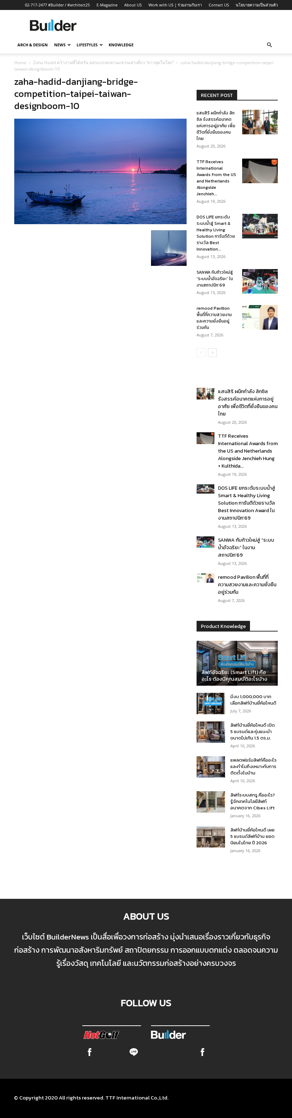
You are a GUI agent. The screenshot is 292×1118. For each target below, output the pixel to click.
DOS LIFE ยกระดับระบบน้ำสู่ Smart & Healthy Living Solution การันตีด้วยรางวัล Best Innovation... (216, 233)
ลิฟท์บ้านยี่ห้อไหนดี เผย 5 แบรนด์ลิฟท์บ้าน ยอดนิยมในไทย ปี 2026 (252, 836)
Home (20, 63)
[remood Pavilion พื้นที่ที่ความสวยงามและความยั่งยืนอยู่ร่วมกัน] (260, 317)
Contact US (219, 4)
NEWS (60, 44)
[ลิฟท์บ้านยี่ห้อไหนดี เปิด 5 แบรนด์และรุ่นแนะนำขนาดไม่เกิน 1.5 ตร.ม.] (211, 732)
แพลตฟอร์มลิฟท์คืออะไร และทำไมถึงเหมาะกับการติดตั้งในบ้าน (253, 766)
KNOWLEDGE (121, 44)
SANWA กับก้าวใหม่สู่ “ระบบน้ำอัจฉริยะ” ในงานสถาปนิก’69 (215, 278)
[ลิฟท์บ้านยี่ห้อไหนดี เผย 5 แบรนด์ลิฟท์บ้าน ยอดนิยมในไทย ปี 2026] (211, 836)
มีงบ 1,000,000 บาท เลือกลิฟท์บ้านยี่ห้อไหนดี (253, 699)
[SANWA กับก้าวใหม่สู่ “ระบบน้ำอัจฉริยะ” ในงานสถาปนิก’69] (260, 281)
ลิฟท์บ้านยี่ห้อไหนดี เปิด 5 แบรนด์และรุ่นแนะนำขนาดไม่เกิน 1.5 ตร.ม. (252, 731)
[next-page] (212, 352)
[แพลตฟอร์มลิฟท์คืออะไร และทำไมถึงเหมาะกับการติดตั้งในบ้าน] (211, 767)
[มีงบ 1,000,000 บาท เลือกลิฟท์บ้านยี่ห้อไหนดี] (211, 703)
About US (133, 4)
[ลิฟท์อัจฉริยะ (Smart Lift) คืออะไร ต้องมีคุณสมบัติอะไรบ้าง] (237, 663)
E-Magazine (107, 4)
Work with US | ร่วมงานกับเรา (175, 4)
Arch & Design (32, 44)
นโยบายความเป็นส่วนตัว (257, 4)
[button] (269, 45)
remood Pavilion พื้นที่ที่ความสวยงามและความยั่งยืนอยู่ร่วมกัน (214, 318)
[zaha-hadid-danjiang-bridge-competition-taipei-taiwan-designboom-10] (100, 222)
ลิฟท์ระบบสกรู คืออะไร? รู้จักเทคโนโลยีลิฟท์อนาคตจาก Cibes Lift (252, 801)
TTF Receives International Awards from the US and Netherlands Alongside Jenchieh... (216, 178)
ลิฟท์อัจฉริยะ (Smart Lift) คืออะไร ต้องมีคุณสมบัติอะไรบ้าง (234, 675)
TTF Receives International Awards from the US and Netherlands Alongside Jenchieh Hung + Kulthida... (248, 451)
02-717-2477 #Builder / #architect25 (57, 4)
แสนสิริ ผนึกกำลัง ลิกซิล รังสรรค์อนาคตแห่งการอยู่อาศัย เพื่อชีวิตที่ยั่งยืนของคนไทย (216, 126)
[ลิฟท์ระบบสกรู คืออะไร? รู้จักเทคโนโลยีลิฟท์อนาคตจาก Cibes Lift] (211, 802)
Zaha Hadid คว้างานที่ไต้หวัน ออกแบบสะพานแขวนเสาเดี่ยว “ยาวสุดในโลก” (103, 63)
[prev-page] (201, 352)
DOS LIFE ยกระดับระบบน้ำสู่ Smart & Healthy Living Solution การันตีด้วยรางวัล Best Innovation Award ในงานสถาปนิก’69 (246, 503)
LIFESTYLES (87, 44)
